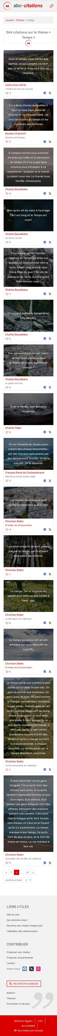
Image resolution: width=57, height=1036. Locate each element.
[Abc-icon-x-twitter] (31, 969)
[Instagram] (38, 969)
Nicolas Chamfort (15, 133)
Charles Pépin (13, 427)
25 (27, 872)
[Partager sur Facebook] (45, 93)
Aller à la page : (14, 880)
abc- (28, 5)
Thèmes (20, 20)
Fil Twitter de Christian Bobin (18, 525)
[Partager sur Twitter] (50, 93)
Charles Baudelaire (16, 189)
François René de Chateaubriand (24, 472)
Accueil (9, 20)
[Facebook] (24, 969)
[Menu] (52, 6)
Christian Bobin (14, 521)
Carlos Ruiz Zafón (15, 84)
